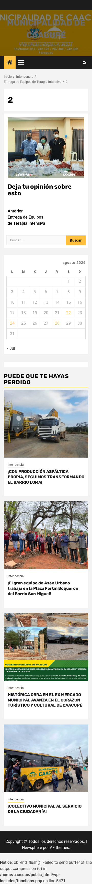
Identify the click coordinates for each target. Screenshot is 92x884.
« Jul (10, 348)
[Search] (84, 63)
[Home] (10, 62)
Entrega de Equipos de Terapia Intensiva (26, 217)
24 (12, 323)
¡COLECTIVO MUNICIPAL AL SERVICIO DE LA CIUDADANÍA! (45, 809)
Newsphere (32, 847)
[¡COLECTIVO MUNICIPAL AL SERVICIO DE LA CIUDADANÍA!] (46, 758)
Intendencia (16, 465)
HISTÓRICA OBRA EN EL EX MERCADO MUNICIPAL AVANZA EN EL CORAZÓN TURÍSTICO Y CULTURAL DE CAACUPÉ (45, 700)
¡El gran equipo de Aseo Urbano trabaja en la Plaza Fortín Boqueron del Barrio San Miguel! (43, 588)
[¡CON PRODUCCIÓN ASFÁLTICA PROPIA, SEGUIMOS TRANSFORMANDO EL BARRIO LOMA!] (46, 424)
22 (68, 312)
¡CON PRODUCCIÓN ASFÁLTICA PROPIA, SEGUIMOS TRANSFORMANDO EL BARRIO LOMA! (46, 477)
